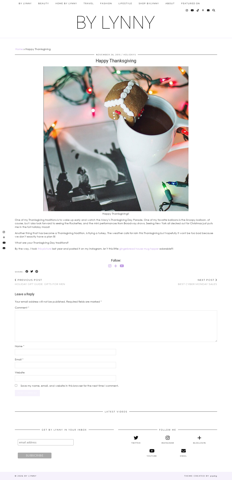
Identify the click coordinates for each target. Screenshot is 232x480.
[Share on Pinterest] (36, 271)
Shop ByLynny (149, 3)
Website (20, 372)
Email (19, 359)
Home (19, 49)
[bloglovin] (203, 10)
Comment (22, 307)
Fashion (106, 3)
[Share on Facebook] (27, 271)
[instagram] (187, 10)
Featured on (190, 3)
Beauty (43, 3)
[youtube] (192, 10)
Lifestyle (125, 3)
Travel (89, 3)
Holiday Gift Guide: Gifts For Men (40, 281)
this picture (44, 248)
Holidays (129, 54)
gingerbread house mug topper (139, 248)
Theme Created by (200, 476)
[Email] (208, 10)
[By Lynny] (116, 21)
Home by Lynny (66, 3)
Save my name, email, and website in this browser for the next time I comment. (70, 385)
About (170, 3)
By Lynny (25, 3)
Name (19, 346)
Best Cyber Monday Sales (197, 281)
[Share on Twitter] (32, 271)
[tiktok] (198, 10)
